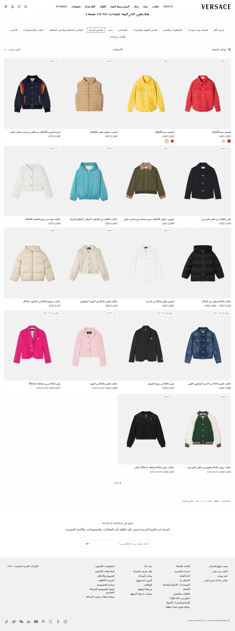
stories (61, 6)
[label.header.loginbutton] (12, 6)
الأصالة (186, 589)
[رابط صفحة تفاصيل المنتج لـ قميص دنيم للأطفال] (203, 93)
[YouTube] (36, 621)
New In (168, 6)
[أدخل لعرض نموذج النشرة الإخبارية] (87, 544)
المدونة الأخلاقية (106, 580)
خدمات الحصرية (182, 571)
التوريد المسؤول (144, 580)
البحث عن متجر (220, 571)
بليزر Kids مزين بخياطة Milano (45, 383)
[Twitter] (50, 621)
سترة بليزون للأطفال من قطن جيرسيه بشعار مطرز (35, 131)
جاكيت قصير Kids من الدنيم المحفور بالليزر (209, 383)
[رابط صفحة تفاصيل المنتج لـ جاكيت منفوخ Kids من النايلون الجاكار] (32, 263)
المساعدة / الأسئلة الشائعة (176, 584)
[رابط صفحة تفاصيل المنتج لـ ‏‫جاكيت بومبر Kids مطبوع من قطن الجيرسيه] (203, 429)
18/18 (117, 483)
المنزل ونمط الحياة (120, 6)
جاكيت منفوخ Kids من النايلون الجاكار (41, 301)
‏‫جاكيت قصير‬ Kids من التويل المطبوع (98, 301)
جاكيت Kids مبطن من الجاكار (216, 301)
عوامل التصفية (219, 49)
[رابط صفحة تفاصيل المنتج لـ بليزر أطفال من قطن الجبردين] (203, 180)
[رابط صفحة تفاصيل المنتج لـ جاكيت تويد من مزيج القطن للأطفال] (32, 180)
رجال (136, 6)
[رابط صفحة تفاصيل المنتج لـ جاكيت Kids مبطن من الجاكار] (203, 263)
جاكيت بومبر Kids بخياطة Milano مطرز (154, 467)
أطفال (103, 6)
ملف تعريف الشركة (142, 571)
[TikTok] (6, 621)
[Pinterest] (43, 621)
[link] (226, 501)
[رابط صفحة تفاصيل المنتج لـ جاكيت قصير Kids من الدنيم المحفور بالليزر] (203, 345)
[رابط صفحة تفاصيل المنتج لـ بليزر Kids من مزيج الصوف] (146, 345)
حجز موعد (223, 575)
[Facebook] (58, 621)
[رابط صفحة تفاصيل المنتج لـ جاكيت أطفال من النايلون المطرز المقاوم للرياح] (89, 180)
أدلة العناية (185, 575)
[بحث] (25, 6)
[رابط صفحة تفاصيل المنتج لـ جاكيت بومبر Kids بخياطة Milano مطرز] (146, 429)
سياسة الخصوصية (106, 584)
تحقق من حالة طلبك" (179, 598)
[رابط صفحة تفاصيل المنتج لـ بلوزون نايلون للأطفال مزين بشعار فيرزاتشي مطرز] (146, 180)
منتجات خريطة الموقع (141, 593)
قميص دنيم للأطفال (221, 131)
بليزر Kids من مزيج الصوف (160, 383)
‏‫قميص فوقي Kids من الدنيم (160, 301)
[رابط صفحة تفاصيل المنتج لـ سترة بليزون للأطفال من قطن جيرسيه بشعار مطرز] (32, 93)
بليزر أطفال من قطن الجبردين (216, 219)
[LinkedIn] (28, 621)
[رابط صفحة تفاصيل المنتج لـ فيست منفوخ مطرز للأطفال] (89, 93)
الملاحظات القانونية (105, 571)
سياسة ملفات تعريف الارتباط (100, 596)
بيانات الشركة (145, 575)
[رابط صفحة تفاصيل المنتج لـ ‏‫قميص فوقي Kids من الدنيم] (146, 263)
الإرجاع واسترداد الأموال (178, 602)
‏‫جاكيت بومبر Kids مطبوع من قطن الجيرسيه (209, 467)
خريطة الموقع (145, 589)
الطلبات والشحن (181, 593)
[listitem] (218, 30)
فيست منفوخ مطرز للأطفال (103, 131)
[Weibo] (14, 621)
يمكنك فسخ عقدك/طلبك (177, 607)
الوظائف (148, 584)
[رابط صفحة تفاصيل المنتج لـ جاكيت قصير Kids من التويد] (89, 345)
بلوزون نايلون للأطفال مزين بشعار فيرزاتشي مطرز (149, 219)
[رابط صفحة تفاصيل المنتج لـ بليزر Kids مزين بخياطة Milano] (32, 345)
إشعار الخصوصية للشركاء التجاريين (102, 591)
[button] (5, 6)
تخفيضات (76, 6)
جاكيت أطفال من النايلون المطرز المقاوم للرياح (93, 219)
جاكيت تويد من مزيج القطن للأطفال (43, 219)
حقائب (155, 6)
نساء (145, 6)
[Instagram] (65, 621)
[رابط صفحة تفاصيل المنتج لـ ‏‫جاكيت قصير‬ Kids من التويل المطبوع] (89, 263)
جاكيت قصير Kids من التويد (103, 383)
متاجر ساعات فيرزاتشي (216, 580)
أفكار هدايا (90, 6)
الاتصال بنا (185, 580)
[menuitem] (168, 7)
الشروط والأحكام (106, 575)
